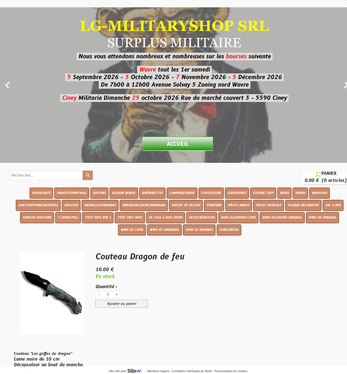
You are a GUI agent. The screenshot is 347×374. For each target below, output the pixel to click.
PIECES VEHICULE (268, 205)
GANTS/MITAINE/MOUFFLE (38, 205)
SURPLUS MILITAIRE (37, 217)
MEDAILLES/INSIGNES (100, 205)
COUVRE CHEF (263, 193)
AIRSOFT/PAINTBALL (72, 193)
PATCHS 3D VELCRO (186, 205)
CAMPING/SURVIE (182, 193)
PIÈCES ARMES (238, 205)
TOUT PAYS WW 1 (98, 217)
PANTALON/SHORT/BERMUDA (143, 205)
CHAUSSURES (237, 193)
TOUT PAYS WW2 (129, 217)
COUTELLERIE (211, 193)
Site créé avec (118, 371)
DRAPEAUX (319, 193)
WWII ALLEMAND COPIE (238, 217)
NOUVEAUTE (41, 193)
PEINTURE (214, 205)
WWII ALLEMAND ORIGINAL (282, 217)
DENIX (284, 193)
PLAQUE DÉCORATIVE (303, 205)
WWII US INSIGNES (199, 230)
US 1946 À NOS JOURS (165, 217)
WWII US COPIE (132, 230)
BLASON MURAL (123, 193)
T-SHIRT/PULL (68, 217)
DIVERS (300, 193)
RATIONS (99, 193)
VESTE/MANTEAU (202, 217)
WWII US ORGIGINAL (164, 230)
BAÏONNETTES (152, 193)
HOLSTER (71, 205)
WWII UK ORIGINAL (322, 217)
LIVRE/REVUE (229, 230)
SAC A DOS (333, 205)
